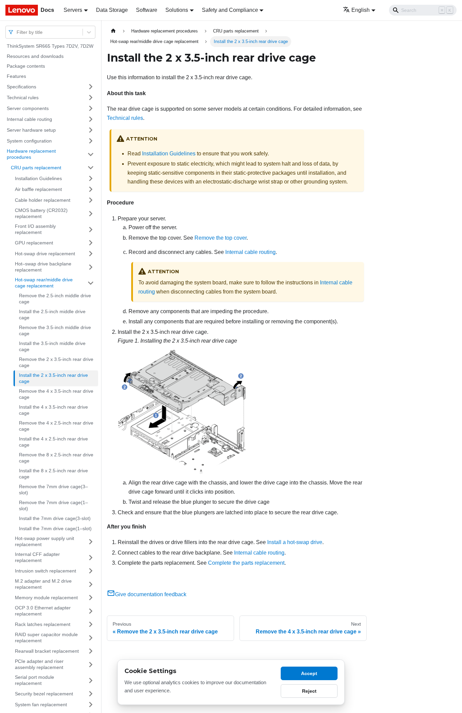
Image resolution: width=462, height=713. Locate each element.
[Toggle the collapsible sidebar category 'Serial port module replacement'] (90, 680)
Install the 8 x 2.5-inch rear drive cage (53, 473)
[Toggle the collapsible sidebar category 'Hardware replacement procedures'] (90, 154)
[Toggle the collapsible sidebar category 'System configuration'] (90, 140)
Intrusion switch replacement (45, 570)
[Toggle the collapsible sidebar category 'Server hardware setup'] (90, 130)
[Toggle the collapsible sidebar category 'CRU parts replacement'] (90, 167)
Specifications (21, 86)
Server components (28, 108)
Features (16, 76)
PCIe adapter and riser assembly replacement (39, 664)
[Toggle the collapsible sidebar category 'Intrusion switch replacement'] (90, 570)
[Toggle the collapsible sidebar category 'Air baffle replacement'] (90, 189)
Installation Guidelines (38, 178)
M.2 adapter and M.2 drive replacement (43, 584)
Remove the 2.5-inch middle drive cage (55, 298)
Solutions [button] (176, 10)
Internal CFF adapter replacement (37, 557)
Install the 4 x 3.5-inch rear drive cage (53, 410)
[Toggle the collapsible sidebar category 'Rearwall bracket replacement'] (90, 651)
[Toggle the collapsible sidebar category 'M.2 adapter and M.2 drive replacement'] (90, 584)
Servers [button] (73, 10)
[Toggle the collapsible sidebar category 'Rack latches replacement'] (90, 624)
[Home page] (113, 31)
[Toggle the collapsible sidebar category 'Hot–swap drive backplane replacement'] (90, 267)
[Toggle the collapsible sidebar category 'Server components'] (90, 108)
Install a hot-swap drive (294, 542)
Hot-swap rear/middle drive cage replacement (44, 282)
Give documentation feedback (150, 594)
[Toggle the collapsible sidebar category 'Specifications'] (90, 86)
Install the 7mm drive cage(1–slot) (55, 528)
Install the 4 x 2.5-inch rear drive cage (53, 442)
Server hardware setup (31, 129)
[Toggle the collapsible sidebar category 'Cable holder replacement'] (90, 200)
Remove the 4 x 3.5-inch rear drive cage (56, 394)
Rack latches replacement (42, 624)
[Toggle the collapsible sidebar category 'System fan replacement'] (90, 704)
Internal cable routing (29, 119)
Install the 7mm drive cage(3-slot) (55, 518)
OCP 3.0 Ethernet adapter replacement (43, 611)
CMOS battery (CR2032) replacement (41, 213)
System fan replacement (41, 704)
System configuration (29, 140)
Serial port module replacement (34, 680)
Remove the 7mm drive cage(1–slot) (53, 505)
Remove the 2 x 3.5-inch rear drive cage (56, 362)
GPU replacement (34, 242)
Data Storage (112, 10)
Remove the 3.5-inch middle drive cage (55, 330)
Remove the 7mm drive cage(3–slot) (53, 489)
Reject (309, 691)
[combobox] (17, 32)
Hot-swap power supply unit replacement (44, 541)
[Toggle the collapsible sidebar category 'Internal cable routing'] (90, 119)
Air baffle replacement (38, 189)
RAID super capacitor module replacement (46, 637)
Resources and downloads (35, 56)
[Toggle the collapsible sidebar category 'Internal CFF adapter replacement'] (90, 557)
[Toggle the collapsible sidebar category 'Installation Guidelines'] (90, 178)
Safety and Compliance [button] (230, 10)
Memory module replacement (46, 597)
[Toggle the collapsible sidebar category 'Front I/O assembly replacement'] (90, 229)
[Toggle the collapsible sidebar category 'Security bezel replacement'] (90, 693)
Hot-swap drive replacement (45, 253)
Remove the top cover (220, 238)
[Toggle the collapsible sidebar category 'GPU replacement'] (90, 242)
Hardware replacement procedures (31, 154)
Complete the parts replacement (246, 563)
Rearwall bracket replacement (47, 650)
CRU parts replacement (36, 167)
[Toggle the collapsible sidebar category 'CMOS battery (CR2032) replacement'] (90, 213)
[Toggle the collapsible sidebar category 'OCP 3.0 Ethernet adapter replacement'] (90, 611)
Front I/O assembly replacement (35, 229)
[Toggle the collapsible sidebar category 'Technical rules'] (90, 97)
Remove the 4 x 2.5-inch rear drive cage (56, 426)
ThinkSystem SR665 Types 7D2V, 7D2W (50, 46)
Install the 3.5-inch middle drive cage (52, 346)
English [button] (360, 10)
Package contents (26, 66)
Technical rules (23, 97)
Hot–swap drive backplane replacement (43, 267)
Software (146, 10)
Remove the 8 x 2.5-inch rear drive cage (56, 457)
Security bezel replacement (44, 693)
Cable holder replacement (42, 199)
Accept (309, 673)
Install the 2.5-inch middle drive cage (52, 314)
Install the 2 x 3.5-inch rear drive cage (53, 378)
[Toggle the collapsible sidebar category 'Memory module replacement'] (90, 597)
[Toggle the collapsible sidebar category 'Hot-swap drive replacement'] (90, 253)
